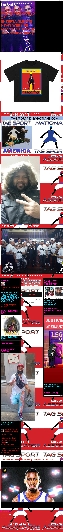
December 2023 (7, 517)
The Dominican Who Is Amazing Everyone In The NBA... (10, 450)
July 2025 (5, 514)
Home (32, 294)
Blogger (46, 529)
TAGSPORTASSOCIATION (10, 288)
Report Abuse (7, 526)
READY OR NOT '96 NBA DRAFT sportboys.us (9, 432)
